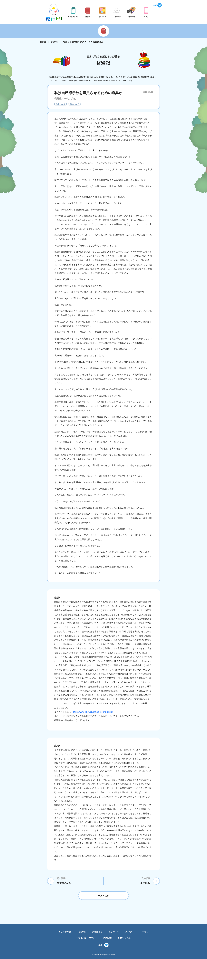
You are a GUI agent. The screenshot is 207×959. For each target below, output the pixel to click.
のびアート (130, 932)
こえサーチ (114, 932)
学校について (60, 104)
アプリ (145, 932)
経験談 (54, 42)
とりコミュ (97, 932)
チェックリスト (65, 932)
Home (43, 42)
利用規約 (108, 938)
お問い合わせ (124, 938)
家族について (74, 104)
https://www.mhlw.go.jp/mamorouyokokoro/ (93, 712)
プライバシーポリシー (86, 938)
